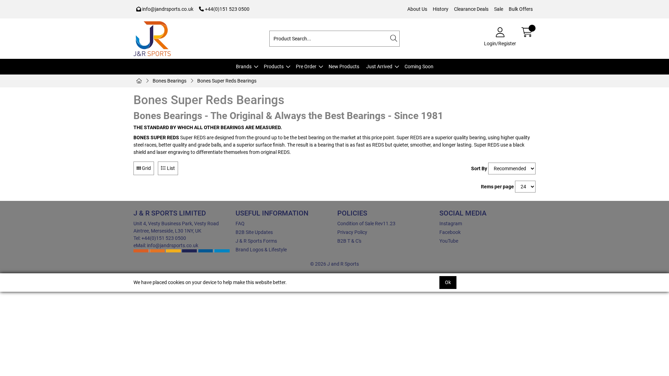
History (440, 9)
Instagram (450, 223)
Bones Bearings (169, 81)
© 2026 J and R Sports (334, 264)
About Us (417, 9)
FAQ (240, 223)
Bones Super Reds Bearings (226, 81)
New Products (344, 66)
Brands (244, 66)
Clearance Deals (471, 9)
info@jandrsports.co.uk (167, 9)
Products (274, 66)
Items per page (497, 186)
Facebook (450, 232)
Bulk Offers (521, 9)
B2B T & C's (349, 241)
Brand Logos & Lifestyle (261, 249)
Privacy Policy (352, 232)
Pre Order (306, 66)
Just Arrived (379, 66)
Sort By (479, 168)
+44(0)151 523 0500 (226, 9)
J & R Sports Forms (256, 241)
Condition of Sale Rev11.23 (366, 223)
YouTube (448, 241)
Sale (498, 9)
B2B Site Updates (254, 232)
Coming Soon (419, 66)
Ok (448, 282)
